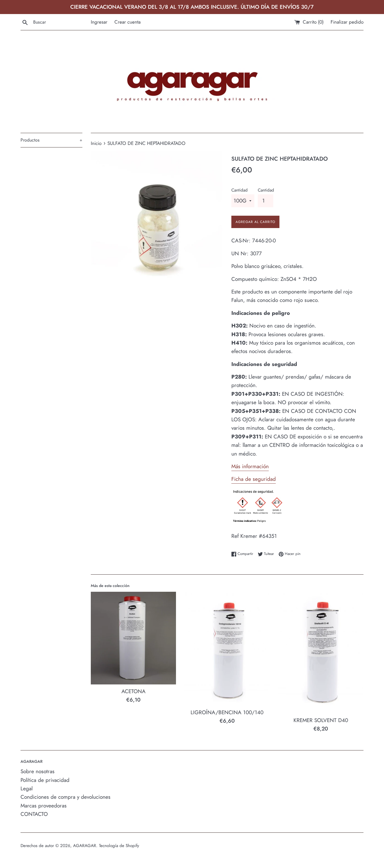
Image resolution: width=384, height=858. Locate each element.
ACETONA (133, 691)
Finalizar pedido (347, 22)
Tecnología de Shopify (119, 846)
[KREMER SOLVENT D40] (320, 652)
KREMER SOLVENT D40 (320, 720)
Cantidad (239, 190)
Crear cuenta (127, 22)
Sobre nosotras (38, 771)
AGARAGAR (84, 846)
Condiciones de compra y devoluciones (65, 797)
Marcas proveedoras (44, 805)
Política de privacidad (45, 780)
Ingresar (99, 22)
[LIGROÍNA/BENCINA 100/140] (227, 648)
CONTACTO (34, 814)
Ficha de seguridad (253, 479)
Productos (51, 140)
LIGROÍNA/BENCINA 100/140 (227, 712)
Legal (27, 788)
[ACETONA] (133, 638)
